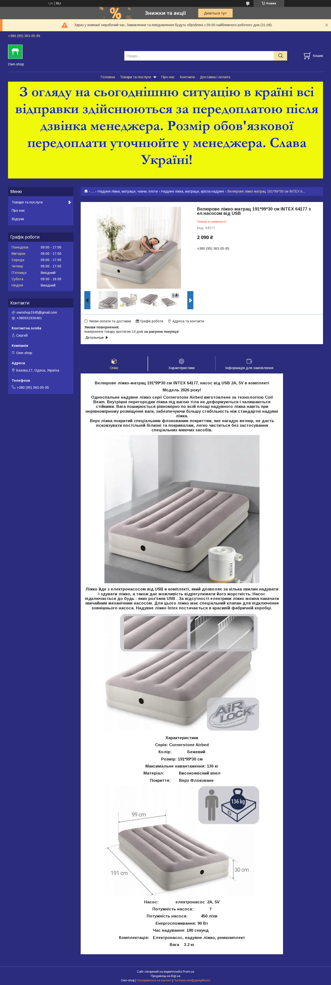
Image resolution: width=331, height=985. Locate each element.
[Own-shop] (63, 51)
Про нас (168, 77)
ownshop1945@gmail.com (36, 312)
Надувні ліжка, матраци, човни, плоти (128, 191)
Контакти (187, 77)
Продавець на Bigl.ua (165, 976)
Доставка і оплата (215, 77)
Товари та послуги (135, 77)
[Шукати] (280, 56)
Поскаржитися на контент (154, 980)
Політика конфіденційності (191, 980)
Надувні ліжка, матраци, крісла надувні (192, 191)
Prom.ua (188, 971)
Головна (108, 77)
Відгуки (18, 219)
